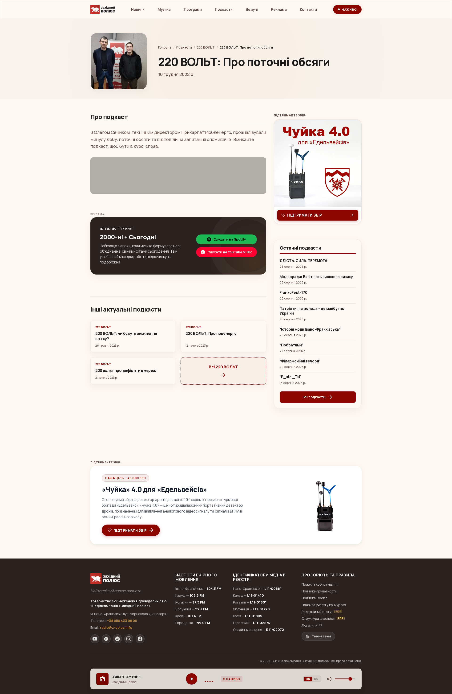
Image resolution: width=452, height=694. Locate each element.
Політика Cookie (315, 598)
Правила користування (320, 584)
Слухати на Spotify (230, 239)
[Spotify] (117, 638)
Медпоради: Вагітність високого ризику (316, 277)
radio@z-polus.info (116, 627)
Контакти (308, 9)
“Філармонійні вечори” (300, 361)
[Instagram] (128, 638)
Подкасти (224, 9)
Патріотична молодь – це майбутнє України (312, 311)
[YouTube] (94, 638)
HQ (308, 679)
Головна (164, 47)
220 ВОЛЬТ (206, 47)
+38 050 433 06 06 (122, 620)
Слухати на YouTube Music (229, 252)
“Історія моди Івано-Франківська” (310, 329)
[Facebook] (140, 638)
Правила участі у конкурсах (324, 605)
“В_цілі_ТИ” (290, 377)
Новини (138, 9)
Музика (164, 9)
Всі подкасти (318, 397)
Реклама (279, 9)
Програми (193, 9)
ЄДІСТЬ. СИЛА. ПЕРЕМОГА (303, 261)
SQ (316, 679)
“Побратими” (291, 345)
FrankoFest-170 (293, 292)
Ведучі (252, 9)
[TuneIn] (106, 638)
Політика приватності (319, 591)
